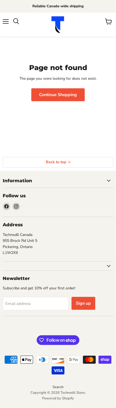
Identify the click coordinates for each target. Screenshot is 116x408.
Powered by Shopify (58, 398)
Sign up (83, 303)
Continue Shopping (58, 95)
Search (58, 387)
